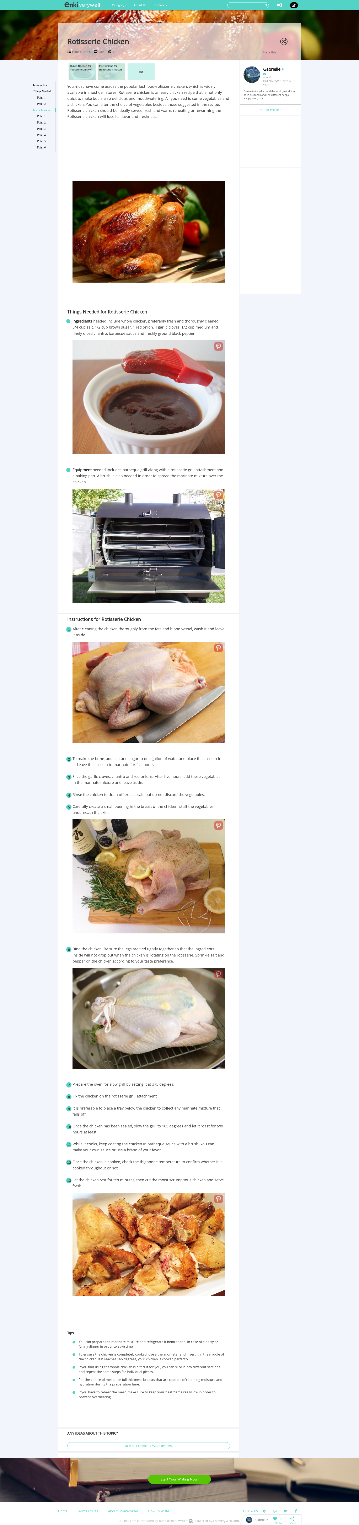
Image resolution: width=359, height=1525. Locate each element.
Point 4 (41, 135)
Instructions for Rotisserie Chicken (43, 110)
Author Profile (270, 110)
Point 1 (41, 97)
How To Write (158, 1511)
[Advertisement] (148, 151)
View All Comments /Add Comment (148, 1446)
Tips (141, 71)
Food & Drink (81, 52)
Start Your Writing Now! (179, 1479)
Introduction (40, 85)
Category (118, 5)
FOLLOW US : (250, 1511)
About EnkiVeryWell (123, 1511)
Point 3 (41, 129)
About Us (140, 5)
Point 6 (41, 147)
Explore (160, 5)
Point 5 (41, 141)
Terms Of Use (87, 1511)
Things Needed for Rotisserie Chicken (43, 91)
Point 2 (41, 104)
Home (63, 1511)
